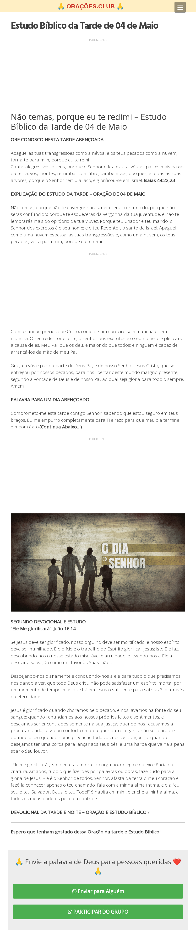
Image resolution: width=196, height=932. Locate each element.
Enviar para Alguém (100, 891)
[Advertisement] (98, 76)
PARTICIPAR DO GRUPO (100, 911)
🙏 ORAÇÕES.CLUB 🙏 (90, 6)
